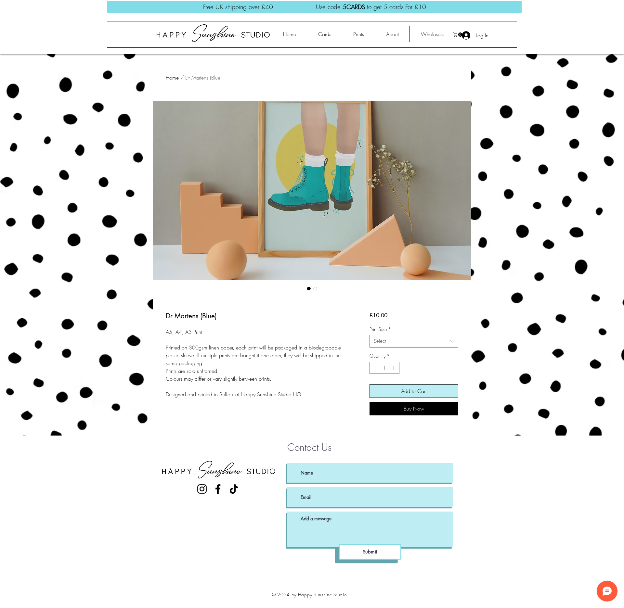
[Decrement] (374, 368)
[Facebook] (218, 489)
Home (172, 77)
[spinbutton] (384, 368)
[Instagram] (202, 489)
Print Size (380, 329)
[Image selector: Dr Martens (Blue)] (309, 288)
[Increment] (394, 368)
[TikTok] (234, 489)
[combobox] (414, 341)
